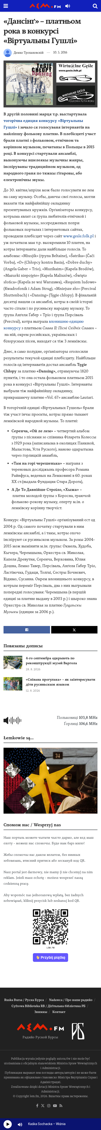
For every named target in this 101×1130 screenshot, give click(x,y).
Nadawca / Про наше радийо (71, 1000)
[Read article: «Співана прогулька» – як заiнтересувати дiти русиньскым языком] (13, 683)
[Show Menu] (6, 6)
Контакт (58, 1012)
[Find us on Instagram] (48, 1106)
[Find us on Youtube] (55, 1106)
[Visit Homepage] (45, 6)
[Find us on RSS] (60, 1106)
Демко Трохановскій (28, 52)
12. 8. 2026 (33, 690)
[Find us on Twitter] (43, 1106)
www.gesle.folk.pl (78, 236)
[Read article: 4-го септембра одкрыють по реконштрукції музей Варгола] (13, 662)
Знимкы (40, 1012)
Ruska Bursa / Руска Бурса (24, 1000)
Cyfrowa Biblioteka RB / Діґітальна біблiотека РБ (48, 1006)
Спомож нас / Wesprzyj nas (32, 824)
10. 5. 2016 (60, 52)
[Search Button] (95, 6)
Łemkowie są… (19, 737)
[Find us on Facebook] (37, 1106)
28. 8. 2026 (33, 669)
